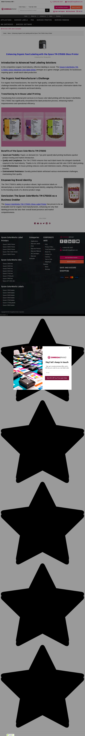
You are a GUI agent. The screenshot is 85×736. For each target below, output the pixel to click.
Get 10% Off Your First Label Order (57, 378)
